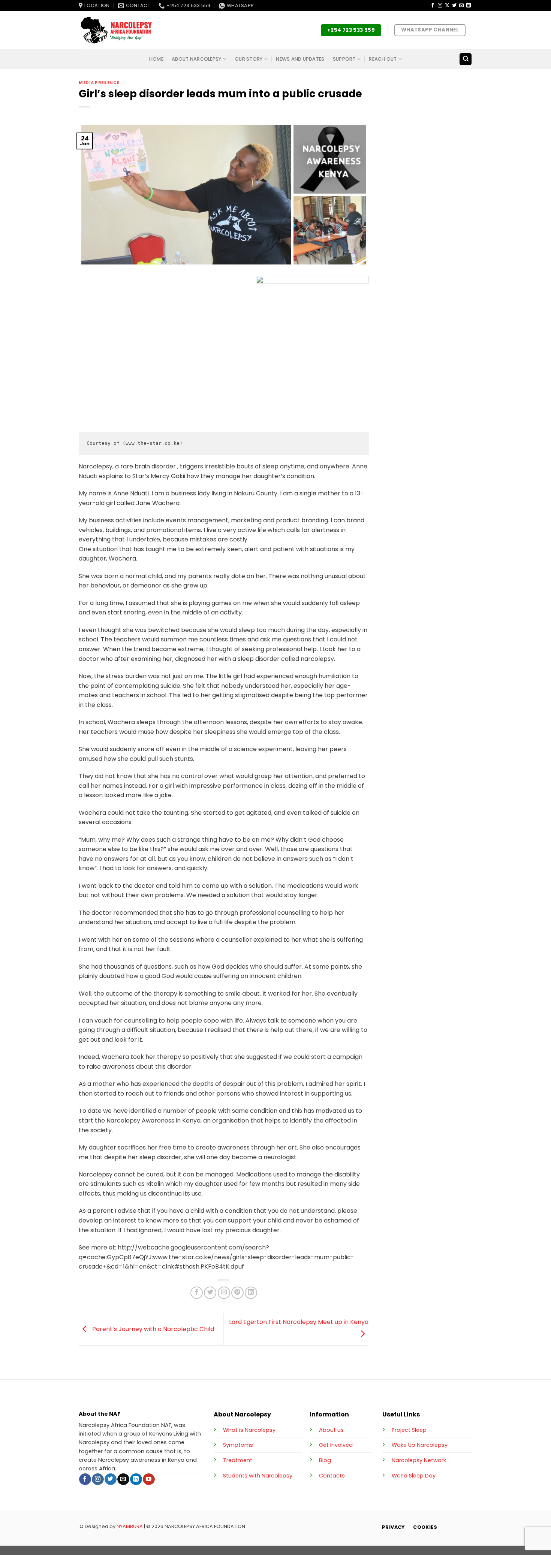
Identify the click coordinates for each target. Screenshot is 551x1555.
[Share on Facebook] (196, 1293)
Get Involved (336, 1445)
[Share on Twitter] (210, 1293)
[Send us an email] (461, 5)
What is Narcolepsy (249, 1430)
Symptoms (238, 1445)
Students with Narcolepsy (257, 1475)
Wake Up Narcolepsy (420, 1445)
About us (331, 1430)
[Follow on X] (447, 5)
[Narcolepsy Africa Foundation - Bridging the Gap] (116, 30)
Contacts (332, 1475)
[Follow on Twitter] (454, 5)
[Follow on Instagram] (440, 5)
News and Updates (300, 59)
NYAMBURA (130, 1526)
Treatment (237, 1460)
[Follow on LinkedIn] (468, 5)
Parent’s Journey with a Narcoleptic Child (152, 1328)
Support (344, 59)
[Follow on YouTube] (148, 1479)
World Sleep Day (414, 1475)
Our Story (248, 59)
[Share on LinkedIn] (251, 1293)
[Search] (466, 59)
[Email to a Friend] (224, 1293)
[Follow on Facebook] (432, 5)
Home (156, 59)
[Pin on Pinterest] (237, 1293)
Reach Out (383, 59)
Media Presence (99, 82)
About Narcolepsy (196, 59)
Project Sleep (409, 1430)
